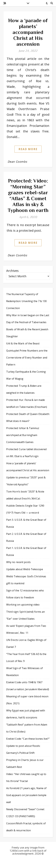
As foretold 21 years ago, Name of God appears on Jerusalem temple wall (26, 795)
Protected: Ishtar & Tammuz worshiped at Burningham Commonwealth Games (22, 435)
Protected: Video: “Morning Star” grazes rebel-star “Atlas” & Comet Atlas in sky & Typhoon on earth (28, 195)
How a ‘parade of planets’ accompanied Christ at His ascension (28, 32)
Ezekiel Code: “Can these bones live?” (28, 738)
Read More (28, 149)
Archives (12, 270)
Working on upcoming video (23, 604)
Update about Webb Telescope (24, 569)
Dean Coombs (17, 161)
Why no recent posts (18, 562)
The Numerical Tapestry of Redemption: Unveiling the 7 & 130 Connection (26, 301)
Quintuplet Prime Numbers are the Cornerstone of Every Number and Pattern (26, 357)
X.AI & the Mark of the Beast (23, 343)
